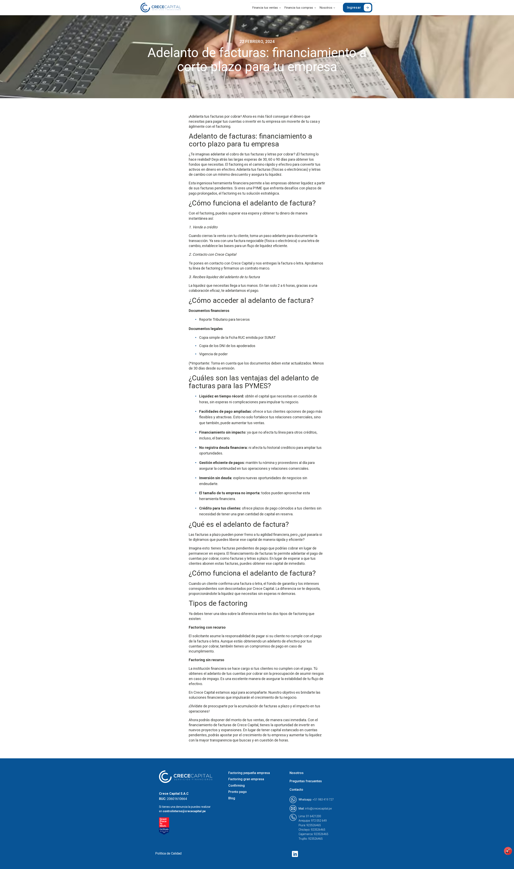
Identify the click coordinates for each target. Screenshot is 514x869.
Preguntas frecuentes (306, 781)
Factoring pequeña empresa (249, 773)
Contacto (296, 789)
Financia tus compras (299, 7)
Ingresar (354, 7)
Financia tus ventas (265, 7)
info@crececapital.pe (315, 808)
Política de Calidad (168, 853)
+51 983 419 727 (316, 799)
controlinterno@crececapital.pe (184, 811)
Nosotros (326, 7)
